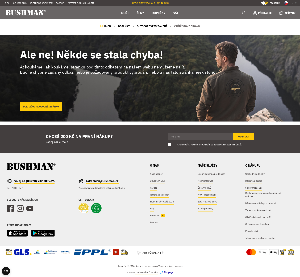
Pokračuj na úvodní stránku (41, 106)
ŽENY (140, 13)
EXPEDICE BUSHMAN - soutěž (81, 3)
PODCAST (60, 3)
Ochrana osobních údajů (257, 224)
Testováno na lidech (159, 194)
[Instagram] (20, 208)
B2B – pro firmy (205, 208)
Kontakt (154, 222)
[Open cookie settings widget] (6, 271)
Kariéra (153, 187)
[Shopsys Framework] (165, 272)
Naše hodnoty (156, 173)
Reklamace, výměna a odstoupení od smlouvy (263, 194)
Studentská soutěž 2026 (41, 3)
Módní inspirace (205, 180)
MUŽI (125, 13)
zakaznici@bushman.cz (102, 181)
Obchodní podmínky (255, 173)
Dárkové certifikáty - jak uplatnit (261, 203)
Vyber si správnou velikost (258, 210)
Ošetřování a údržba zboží (257, 217)
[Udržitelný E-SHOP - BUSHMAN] (96, 208)
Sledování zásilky (253, 187)
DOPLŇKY (158, 13)
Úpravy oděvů (204, 187)
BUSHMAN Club (157, 180)
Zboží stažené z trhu (207, 201)
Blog (7, 3)
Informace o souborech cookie (260, 238)
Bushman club (19, 3)
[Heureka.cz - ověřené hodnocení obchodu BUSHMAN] (83, 208)
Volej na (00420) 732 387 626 (34, 181)
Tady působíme (151, 252)
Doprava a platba (253, 180)
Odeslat (243, 136)
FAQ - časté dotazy (207, 194)
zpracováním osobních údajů (227, 144)
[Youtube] (29, 208)
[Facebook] (10, 208)
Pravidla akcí (251, 231)
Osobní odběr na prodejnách (211, 173)
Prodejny (272, 2)
